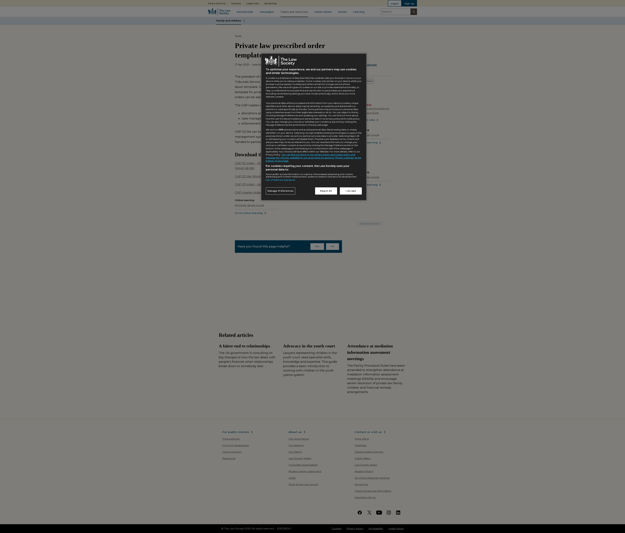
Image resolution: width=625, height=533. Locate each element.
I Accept (351, 191)
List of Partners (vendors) (280, 180)
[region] (314, 126)
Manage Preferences (281, 191)
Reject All (326, 191)
